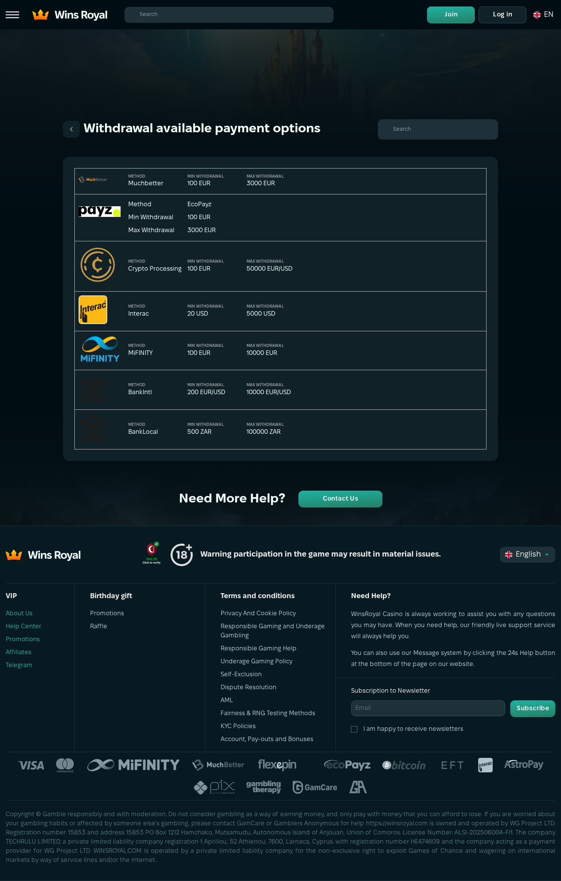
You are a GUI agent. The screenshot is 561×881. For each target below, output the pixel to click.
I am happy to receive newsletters (413, 729)
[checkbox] (355, 729)
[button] (542, 15)
